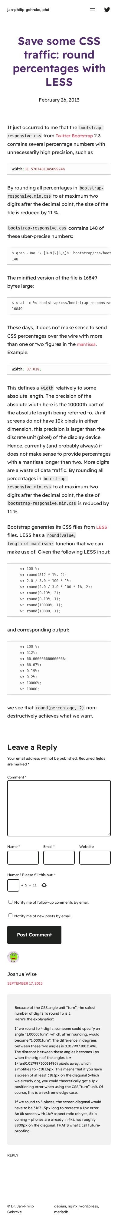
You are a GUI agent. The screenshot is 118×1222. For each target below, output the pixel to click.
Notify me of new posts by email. (42, 916)
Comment (17, 777)
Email (49, 846)
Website (86, 846)
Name (13, 846)
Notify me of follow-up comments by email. (51, 902)
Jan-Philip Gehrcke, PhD (28, 9)
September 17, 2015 (25, 983)
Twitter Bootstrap (74, 136)
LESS (101, 527)
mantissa (86, 344)
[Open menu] (92, 9)
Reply (12, 1155)
